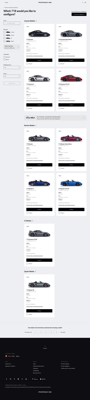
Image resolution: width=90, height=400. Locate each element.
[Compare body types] (18, 47)
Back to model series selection (11, 7)
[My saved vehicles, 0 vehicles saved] (83, 2)
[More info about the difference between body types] (36, 21)
